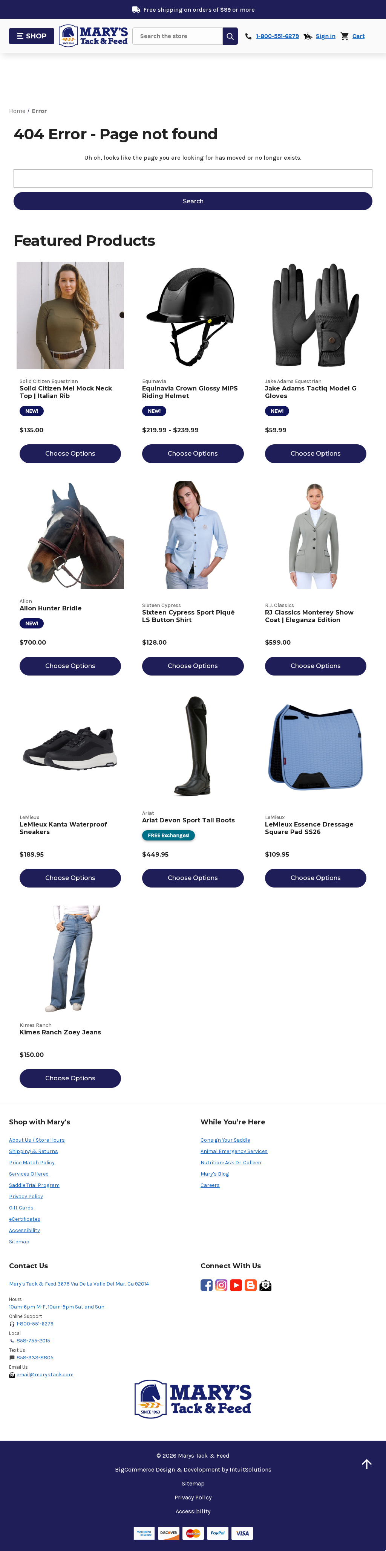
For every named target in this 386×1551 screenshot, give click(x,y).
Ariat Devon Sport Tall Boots (188, 820)
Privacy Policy (26, 1196)
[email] (265, 1285)
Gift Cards (21, 1208)
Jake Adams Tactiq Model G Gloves (311, 392)
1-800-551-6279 (35, 1324)
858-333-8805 (35, 1357)
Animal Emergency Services (234, 1151)
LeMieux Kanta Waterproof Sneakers (63, 828)
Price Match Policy (32, 1162)
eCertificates (24, 1219)
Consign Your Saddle (225, 1140)
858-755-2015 (33, 1340)
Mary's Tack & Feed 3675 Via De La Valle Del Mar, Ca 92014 (79, 1284)
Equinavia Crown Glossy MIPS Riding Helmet (190, 392)
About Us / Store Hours (37, 1140)
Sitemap (19, 1241)
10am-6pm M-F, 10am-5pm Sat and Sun (56, 1307)
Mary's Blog (215, 1174)
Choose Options (70, 453)
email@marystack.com (45, 1374)
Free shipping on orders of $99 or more (199, 9)
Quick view (70, 315)
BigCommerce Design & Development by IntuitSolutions (193, 1469)
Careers (210, 1185)
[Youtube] (236, 1285)
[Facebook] (207, 1285)
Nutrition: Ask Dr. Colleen (231, 1162)
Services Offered (29, 1174)
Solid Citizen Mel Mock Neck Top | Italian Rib (66, 392)
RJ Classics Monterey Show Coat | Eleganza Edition (309, 616)
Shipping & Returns (33, 1151)
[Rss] (251, 1285)
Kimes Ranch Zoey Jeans (60, 1032)
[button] (366, 1464)
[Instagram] (221, 1285)
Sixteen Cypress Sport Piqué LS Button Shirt (188, 616)
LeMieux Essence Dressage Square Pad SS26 (309, 828)
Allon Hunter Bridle (51, 608)
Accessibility (24, 1230)
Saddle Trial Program (34, 1185)
